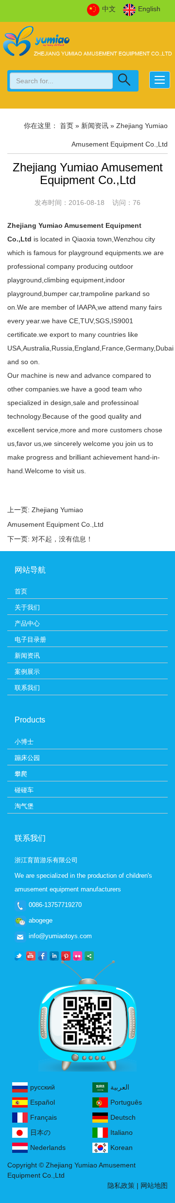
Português (126, 1102)
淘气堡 (24, 806)
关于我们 (27, 607)
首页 (21, 591)
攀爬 (21, 773)
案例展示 (27, 671)
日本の (40, 1132)
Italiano (121, 1132)
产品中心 (27, 623)
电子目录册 (30, 639)
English (149, 9)
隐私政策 (121, 1185)
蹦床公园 (27, 757)
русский (42, 1087)
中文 (109, 9)
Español (42, 1102)
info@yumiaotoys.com (60, 936)
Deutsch (123, 1117)
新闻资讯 (27, 655)
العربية (119, 1087)
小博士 (24, 741)
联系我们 (27, 687)
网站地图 (154, 1185)
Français (43, 1117)
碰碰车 (24, 790)
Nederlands (48, 1147)
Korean (121, 1147)
